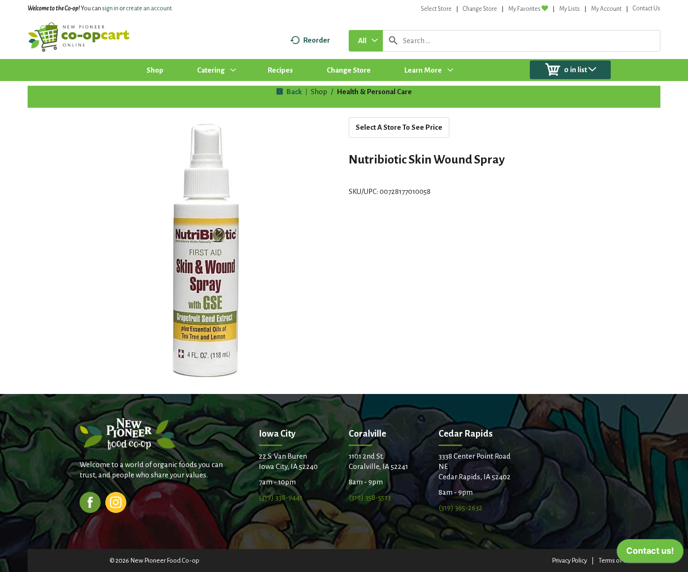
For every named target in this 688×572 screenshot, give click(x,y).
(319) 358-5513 (370, 497)
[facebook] (90, 501)
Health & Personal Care (374, 92)
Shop (319, 92)
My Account (606, 9)
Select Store (436, 9)
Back (293, 92)
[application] (650, 553)
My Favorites (524, 9)
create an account (149, 8)
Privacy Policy (569, 560)
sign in (110, 8)
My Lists (569, 9)
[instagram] (115, 501)
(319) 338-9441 (280, 497)
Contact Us (646, 8)
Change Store (480, 9)
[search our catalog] (393, 41)
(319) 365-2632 (461, 508)
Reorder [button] (316, 40)
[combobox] (366, 41)
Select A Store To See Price (399, 127)
